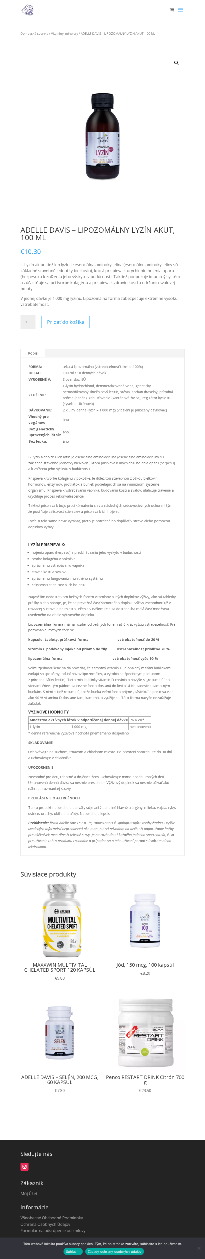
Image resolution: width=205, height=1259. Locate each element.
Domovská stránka (34, 33)
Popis (33, 353)
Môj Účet (29, 1193)
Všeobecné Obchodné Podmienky (51, 1218)
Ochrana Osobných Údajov (45, 1224)
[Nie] (198, 1248)
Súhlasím (73, 1252)
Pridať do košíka (65, 322)
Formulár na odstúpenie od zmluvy (53, 1230)
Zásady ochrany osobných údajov (115, 1252)
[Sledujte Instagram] (24, 1167)
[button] (176, 62)
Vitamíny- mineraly (64, 33)
